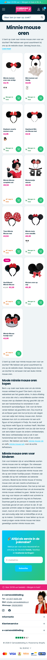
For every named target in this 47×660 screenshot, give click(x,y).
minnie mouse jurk (17, 444)
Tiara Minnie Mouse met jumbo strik (8, 232)
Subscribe (23, 568)
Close (23, 617)
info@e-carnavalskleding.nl (18, 602)
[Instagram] (3, 610)
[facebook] (9, 610)
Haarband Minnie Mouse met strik (31, 130)
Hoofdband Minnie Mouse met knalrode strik (8, 283)
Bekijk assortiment (3, 9)
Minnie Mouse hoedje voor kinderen (8, 335)
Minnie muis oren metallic (30, 232)
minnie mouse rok (36, 441)
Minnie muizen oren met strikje (9, 79)
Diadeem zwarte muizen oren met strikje (9, 130)
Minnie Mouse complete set (8, 181)
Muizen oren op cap (31, 283)
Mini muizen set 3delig (31, 79)
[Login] (38, 9)
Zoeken (42, 17)
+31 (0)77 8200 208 (14, 599)
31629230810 (17, 605)
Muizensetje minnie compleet (30, 181)
